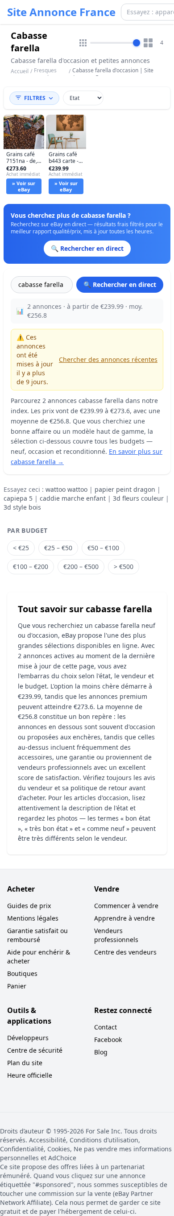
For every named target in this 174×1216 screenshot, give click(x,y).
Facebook (108, 1039)
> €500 (123, 566)
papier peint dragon (125, 489)
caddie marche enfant (73, 498)
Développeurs (28, 1037)
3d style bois (22, 507)
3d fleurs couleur (138, 498)
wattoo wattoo (66, 489)
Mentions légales (32, 918)
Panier (16, 986)
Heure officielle (29, 1075)
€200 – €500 (81, 566)
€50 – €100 (103, 548)
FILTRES (35, 98)
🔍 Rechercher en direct (119, 284)
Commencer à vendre (126, 905)
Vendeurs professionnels (116, 935)
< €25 (21, 548)
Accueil (20, 71)
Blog (101, 1052)
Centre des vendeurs (125, 952)
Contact (105, 1027)
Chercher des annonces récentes (108, 359)
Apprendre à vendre (124, 918)
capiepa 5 (18, 498)
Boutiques (22, 973)
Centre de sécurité (34, 1050)
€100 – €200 (30, 566)
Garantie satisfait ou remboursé (37, 935)
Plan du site (24, 1062)
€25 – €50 (58, 548)
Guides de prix (29, 905)
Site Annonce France (61, 12)
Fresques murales (45, 73)
